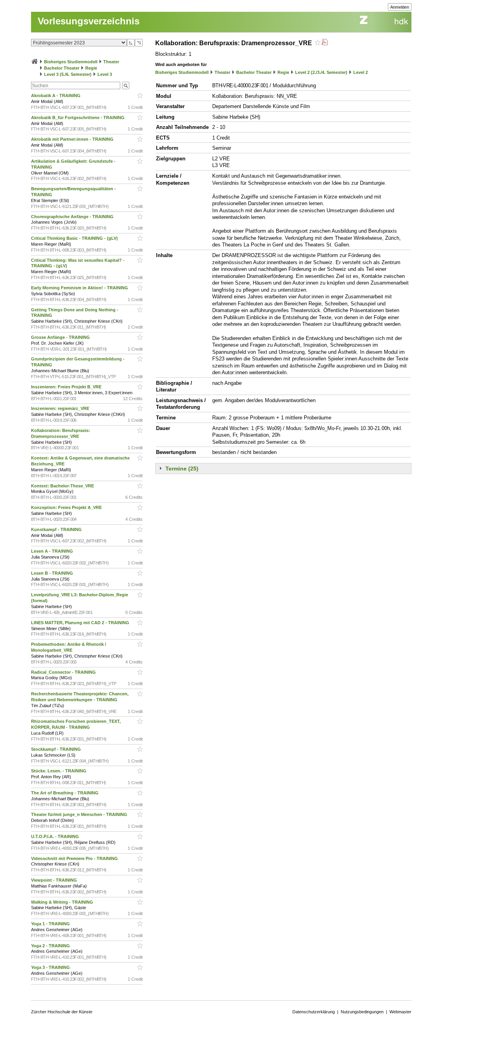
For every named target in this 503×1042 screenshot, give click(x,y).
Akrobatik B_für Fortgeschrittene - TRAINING (78, 117)
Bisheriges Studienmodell (70, 61)
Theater (111, 61)
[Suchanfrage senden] (125, 85)
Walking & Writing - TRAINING (62, 902)
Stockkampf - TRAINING (56, 749)
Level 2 (360, 72)
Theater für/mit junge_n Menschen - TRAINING (80, 814)
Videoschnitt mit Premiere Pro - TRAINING (75, 858)
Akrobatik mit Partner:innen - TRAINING (73, 139)
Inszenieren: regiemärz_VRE (60, 408)
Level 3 (104, 74)
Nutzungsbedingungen (362, 1011)
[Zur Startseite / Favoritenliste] (34, 61)
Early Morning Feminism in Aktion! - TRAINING (80, 287)
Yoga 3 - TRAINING (51, 967)
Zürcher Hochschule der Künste (61, 1011)
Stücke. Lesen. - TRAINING (59, 770)
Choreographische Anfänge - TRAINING (73, 216)
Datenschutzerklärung (313, 1011)
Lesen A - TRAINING (52, 551)
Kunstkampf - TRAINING (57, 529)
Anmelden (399, 7)
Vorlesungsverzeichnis (89, 21)
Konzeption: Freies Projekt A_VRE (67, 507)
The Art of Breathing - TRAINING (65, 792)
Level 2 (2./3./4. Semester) (321, 72)
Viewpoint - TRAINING (54, 880)
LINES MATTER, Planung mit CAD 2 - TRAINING (80, 622)
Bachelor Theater (61, 68)
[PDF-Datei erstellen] (324, 43)
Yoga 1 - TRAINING (51, 923)
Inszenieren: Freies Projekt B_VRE (67, 386)
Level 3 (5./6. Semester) (68, 74)
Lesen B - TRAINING (52, 573)
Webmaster (400, 1011)
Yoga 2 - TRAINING (51, 945)
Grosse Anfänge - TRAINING (61, 337)
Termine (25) (181, 468)
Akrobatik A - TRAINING (56, 95)
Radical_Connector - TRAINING (64, 672)
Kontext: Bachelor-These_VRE (63, 485)
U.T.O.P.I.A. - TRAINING (55, 836)
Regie (91, 68)
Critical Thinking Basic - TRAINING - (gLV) (75, 238)
